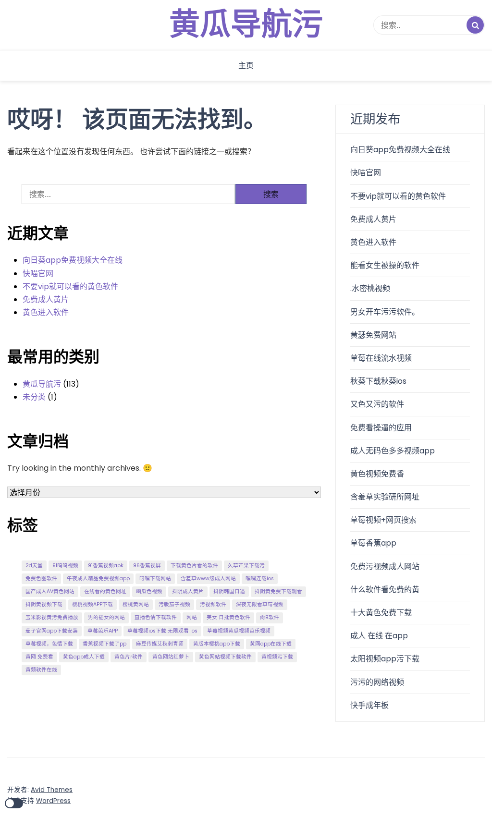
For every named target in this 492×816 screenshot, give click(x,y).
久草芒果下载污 (246, 565)
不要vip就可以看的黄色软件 (70, 286)
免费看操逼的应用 (381, 427)
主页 (246, 65)
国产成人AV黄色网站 (49, 591)
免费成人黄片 (46, 299)
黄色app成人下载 (84, 656)
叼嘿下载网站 (155, 578)
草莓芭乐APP (102, 630)
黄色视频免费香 (377, 473)
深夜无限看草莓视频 (259, 604)
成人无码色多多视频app (392, 450)
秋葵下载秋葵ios (378, 381)
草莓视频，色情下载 (49, 643)
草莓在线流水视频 (381, 358)
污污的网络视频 (377, 682)
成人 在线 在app (379, 635)
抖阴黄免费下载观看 (278, 591)
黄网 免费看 (39, 656)
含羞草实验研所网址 (384, 496)
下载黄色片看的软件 (194, 565)
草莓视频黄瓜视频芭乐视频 (239, 630)
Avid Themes (52, 789)
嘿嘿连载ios (260, 578)
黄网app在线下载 (271, 643)
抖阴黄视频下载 (43, 604)
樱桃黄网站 (136, 604)
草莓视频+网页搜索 (383, 519)
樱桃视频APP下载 (92, 604)
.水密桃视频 (370, 288)
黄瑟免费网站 (373, 335)
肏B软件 (269, 617)
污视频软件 (213, 604)
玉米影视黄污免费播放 (51, 617)
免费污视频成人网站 (384, 566)
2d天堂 (34, 565)
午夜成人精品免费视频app (98, 578)
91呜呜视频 (65, 565)
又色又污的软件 (377, 404)
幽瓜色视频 (149, 591)
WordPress (53, 800)
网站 (191, 617)
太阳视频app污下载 (384, 658)
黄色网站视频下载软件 (225, 656)
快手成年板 (369, 705)
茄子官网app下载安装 (51, 630)
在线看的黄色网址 (105, 591)
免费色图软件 (41, 578)
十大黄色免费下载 (381, 612)
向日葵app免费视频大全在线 (73, 260)
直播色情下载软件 (156, 617)
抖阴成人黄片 (188, 591)
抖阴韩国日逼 (229, 591)
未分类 (34, 396)
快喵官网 (38, 273)
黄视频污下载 (277, 656)
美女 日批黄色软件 (228, 617)
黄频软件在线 (41, 669)
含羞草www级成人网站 (208, 578)
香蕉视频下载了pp (104, 643)
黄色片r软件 (128, 656)
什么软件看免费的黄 (384, 589)
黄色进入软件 (46, 312)
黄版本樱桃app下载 (216, 643)
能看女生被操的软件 (384, 265)
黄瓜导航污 (246, 25)
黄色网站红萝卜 (170, 656)
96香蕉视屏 (147, 565)
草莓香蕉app (373, 542)
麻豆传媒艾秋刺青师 (160, 643)
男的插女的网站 (106, 617)
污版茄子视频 (174, 604)
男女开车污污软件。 (384, 311)
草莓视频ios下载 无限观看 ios (162, 630)
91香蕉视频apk (105, 565)
